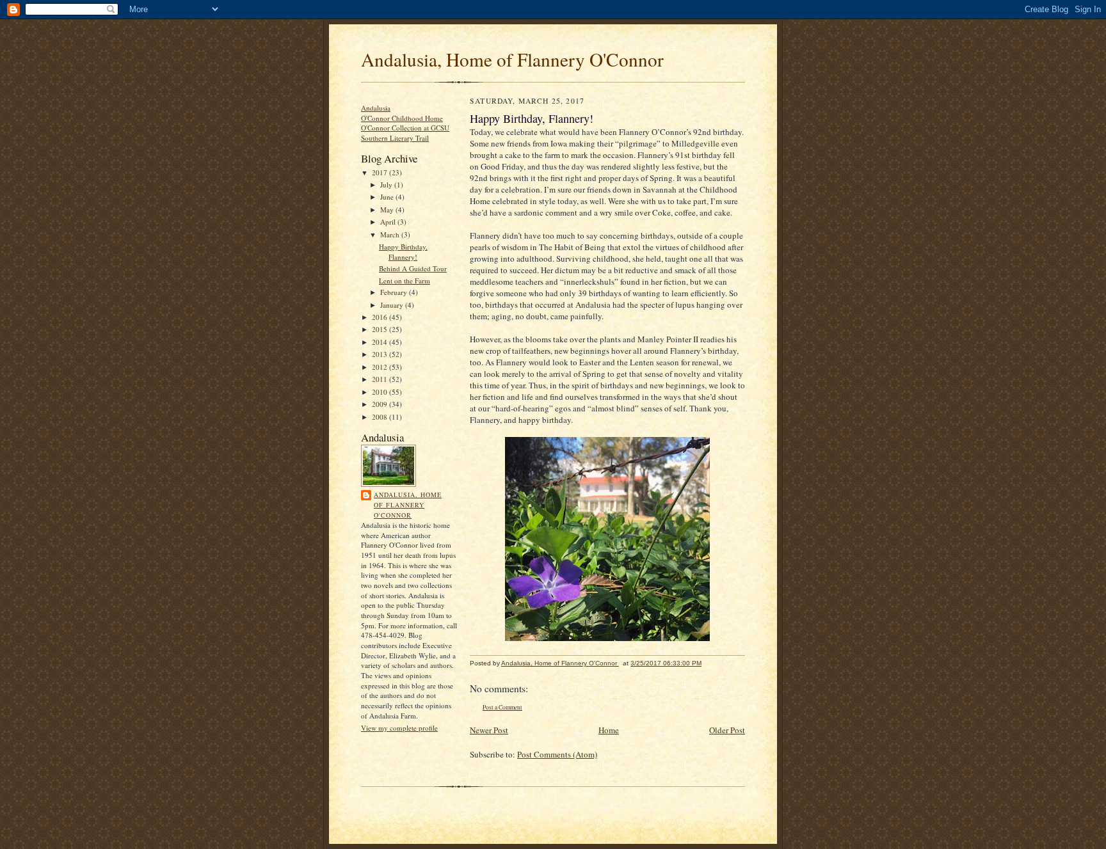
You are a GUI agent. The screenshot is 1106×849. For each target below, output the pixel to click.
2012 (380, 367)
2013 (380, 354)
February (394, 292)
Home (608, 730)
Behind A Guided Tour (413, 268)
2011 (380, 379)
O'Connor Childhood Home (402, 118)
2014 (380, 342)
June (388, 197)
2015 (380, 329)
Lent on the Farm (404, 280)
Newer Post (489, 730)
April (388, 221)
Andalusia (375, 108)
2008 (380, 417)
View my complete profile (399, 728)
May (388, 209)
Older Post (727, 730)
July (387, 184)
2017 (380, 172)
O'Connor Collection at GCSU (405, 127)
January (392, 305)
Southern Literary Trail (395, 138)
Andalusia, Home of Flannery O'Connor (512, 59)
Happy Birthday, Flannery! (403, 252)
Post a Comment (502, 707)
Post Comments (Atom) (557, 754)
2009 (380, 404)
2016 (380, 317)
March (390, 234)
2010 (380, 392)
